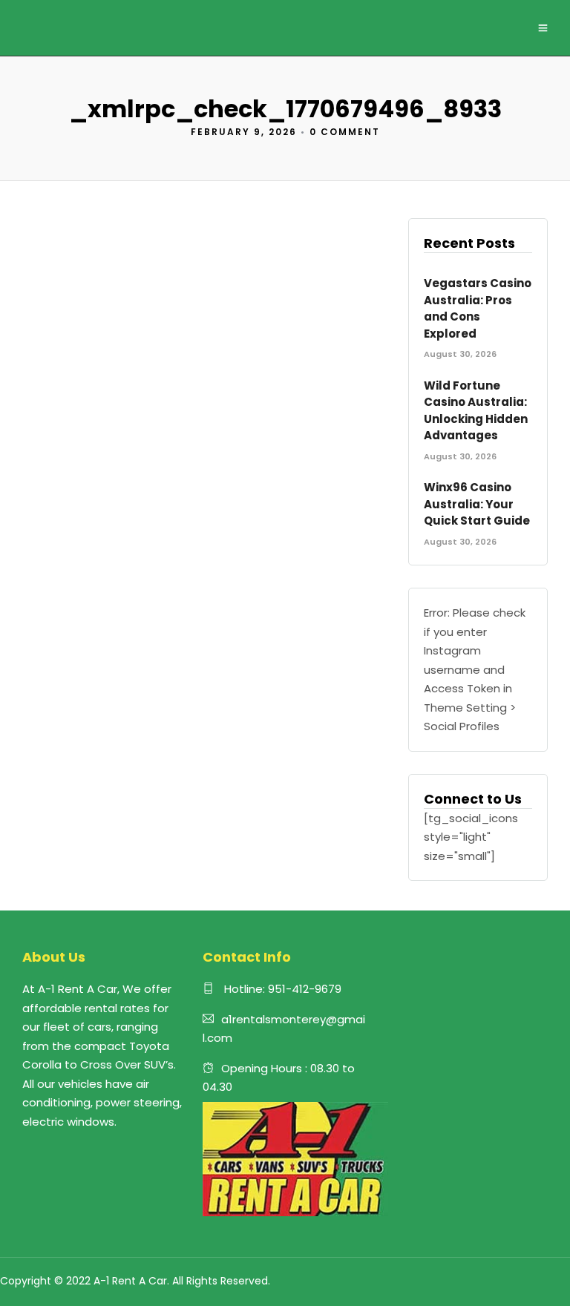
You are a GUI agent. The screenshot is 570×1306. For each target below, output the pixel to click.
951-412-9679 (304, 989)
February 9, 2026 (244, 131)
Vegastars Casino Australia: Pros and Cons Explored (477, 308)
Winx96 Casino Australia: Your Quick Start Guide (477, 503)
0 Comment (344, 131)
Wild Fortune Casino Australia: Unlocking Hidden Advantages (476, 411)
